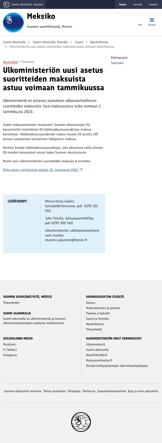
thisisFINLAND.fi (96, 355)
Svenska (137, 4)
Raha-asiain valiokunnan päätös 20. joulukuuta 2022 (41, 170)
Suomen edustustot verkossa (22, 391)
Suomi (78, 42)
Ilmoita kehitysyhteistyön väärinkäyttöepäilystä (117, 366)
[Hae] (140, 20)
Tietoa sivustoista (54, 391)
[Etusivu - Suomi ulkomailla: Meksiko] (13, 22)
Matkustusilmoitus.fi (99, 360)
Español (153, 4)
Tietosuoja (74, 391)
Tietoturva (88, 391)
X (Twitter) (10, 350)
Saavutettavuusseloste (111, 391)
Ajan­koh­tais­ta (98, 42)
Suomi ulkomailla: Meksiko (50, 42)
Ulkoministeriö (95, 344)
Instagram (10, 355)
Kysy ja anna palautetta (143, 391)
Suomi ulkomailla (14, 42)
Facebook (9, 344)
